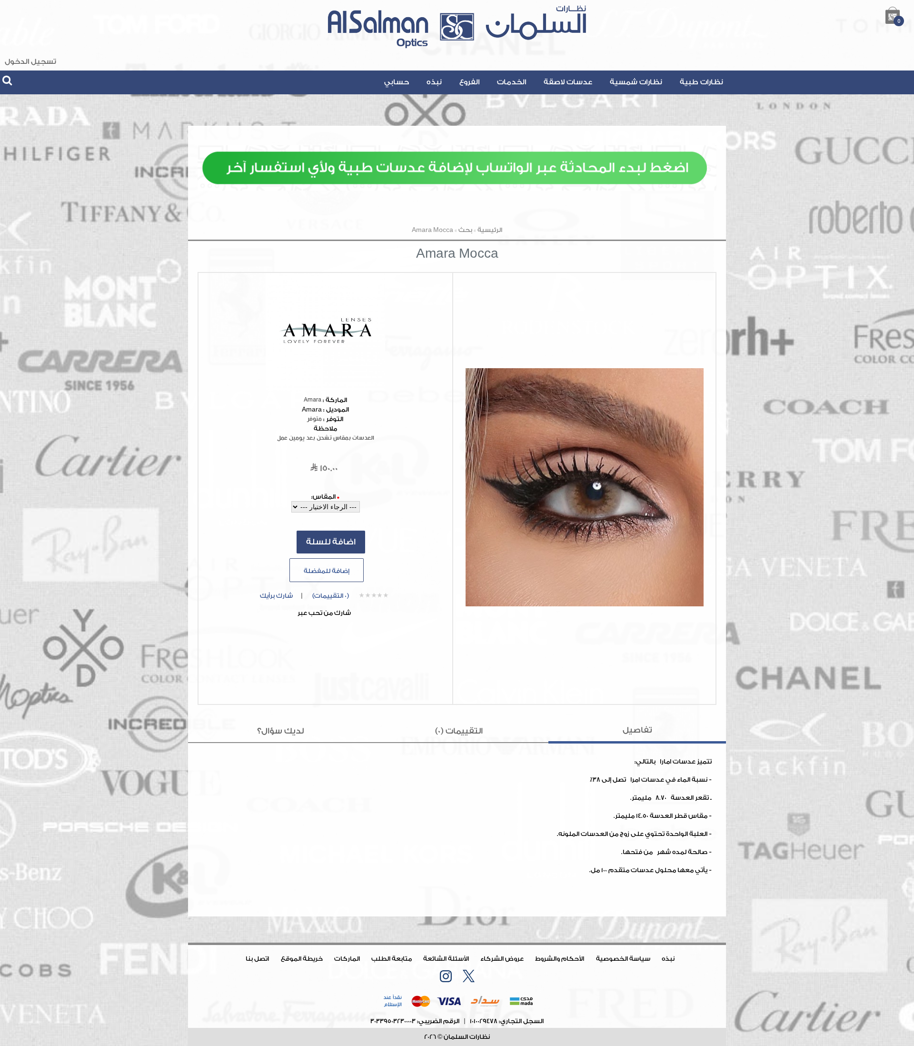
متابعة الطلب (391, 958)
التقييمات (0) (459, 730)
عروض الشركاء (502, 958)
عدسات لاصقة (568, 82)
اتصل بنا (257, 958)
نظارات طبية (701, 82)
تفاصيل (637, 729)
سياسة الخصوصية (623, 958)
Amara (312, 399)
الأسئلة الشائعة (446, 958)
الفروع (469, 82)
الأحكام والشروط (559, 958)
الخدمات (511, 82)
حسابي (396, 82)
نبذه (434, 82)
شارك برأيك (276, 595)
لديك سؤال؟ (280, 730)
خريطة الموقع (302, 958)
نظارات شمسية (636, 82)
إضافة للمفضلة (326, 570)
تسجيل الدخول (30, 62)
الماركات (347, 958)
